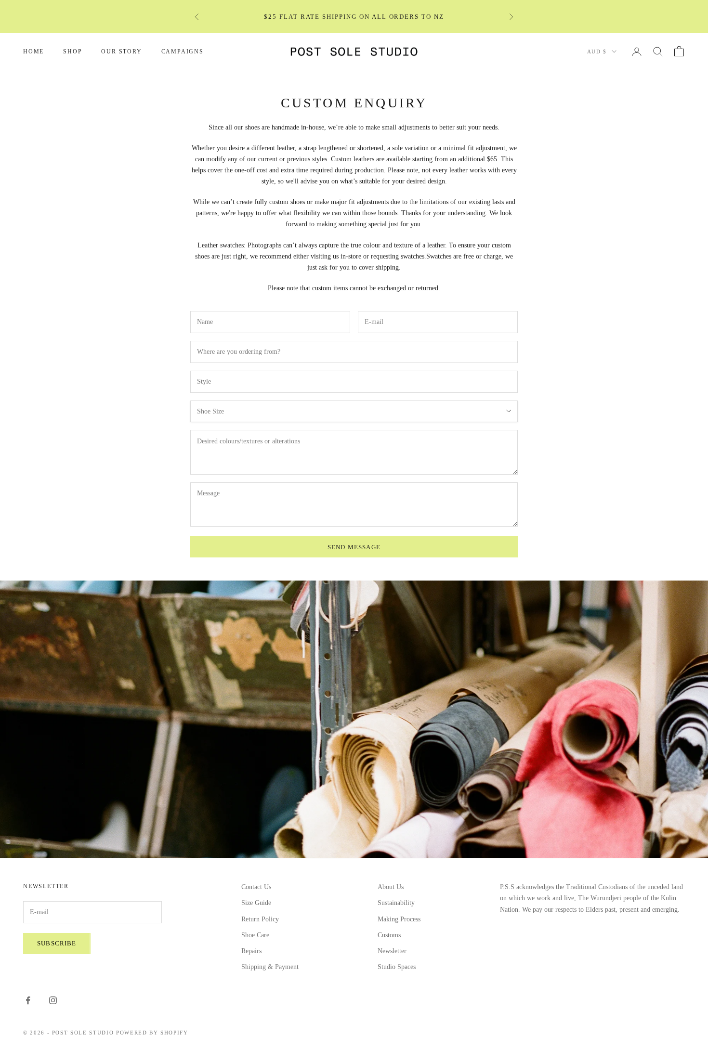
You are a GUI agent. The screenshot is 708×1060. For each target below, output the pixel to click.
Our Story (121, 51)
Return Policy (260, 919)
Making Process (399, 919)
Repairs (251, 951)
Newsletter (392, 951)
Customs (389, 935)
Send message (354, 547)
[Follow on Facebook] (28, 1000)
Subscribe (57, 943)
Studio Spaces (397, 966)
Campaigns (182, 51)
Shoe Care (255, 935)
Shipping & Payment (270, 966)
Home (33, 51)
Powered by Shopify (152, 1032)
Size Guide (256, 902)
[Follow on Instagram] (53, 1000)
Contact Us (256, 887)
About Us (391, 887)
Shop (72, 51)
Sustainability (396, 902)
